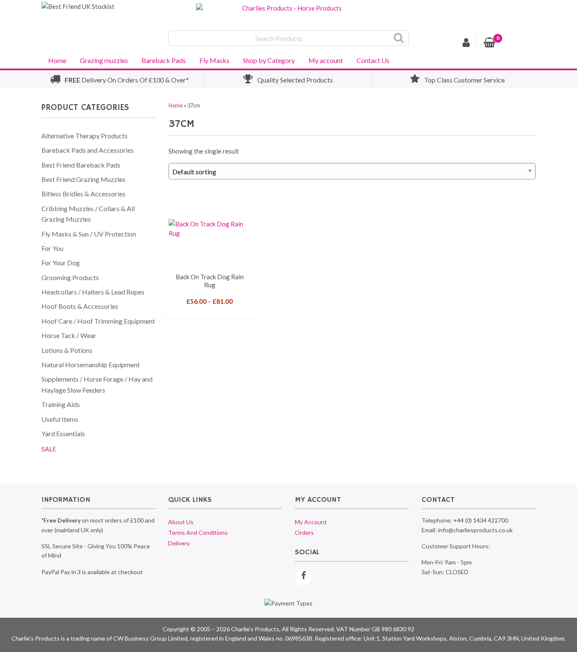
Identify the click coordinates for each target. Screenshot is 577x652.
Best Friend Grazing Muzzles (83, 179)
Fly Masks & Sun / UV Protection (88, 234)
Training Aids (60, 404)
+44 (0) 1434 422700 (480, 520)
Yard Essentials (63, 433)
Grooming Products (70, 277)
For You (52, 248)
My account (325, 60)
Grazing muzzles (104, 60)
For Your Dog (60, 263)
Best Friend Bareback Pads (80, 165)
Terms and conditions (198, 532)
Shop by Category (269, 60)
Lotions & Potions (67, 350)
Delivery (179, 543)
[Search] (399, 38)
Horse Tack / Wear (68, 335)
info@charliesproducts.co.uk (475, 530)
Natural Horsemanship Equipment (90, 364)
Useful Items (59, 419)
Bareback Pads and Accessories (87, 150)
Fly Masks (214, 60)
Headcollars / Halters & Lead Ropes (92, 292)
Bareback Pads (164, 60)
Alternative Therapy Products (84, 136)
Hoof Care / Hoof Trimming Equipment (98, 321)
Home (57, 60)
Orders (304, 532)
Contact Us (373, 60)
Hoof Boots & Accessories (79, 306)
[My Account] (466, 43)
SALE (48, 449)
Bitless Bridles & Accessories (83, 194)
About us (180, 521)
